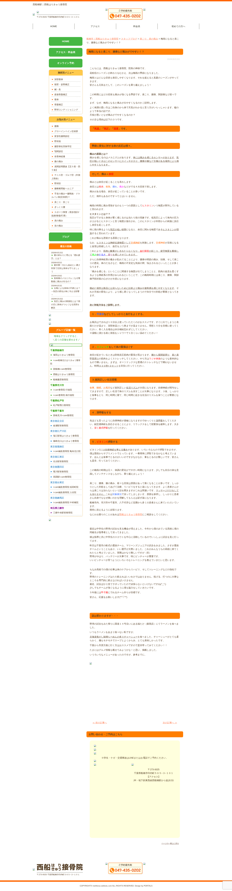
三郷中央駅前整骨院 (63, 513)
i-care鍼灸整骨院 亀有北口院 (67, 451)
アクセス (95, 26)
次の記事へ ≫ (170, 722)
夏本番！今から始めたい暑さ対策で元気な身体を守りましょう (65, 268)
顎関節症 (58, 151)
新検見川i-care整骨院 (63, 415)
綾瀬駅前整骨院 (60, 425)
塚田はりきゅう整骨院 (64, 355)
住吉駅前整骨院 (60, 461)
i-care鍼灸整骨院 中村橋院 (65, 502)
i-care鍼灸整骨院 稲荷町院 (65, 487)
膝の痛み (58, 161)
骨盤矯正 (58, 104)
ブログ (65, 236)
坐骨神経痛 (59, 156)
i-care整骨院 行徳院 (62, 390)
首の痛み (58, 226)
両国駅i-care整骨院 (62, 477)
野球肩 (57, 141)
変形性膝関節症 (61, 136)
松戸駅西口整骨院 (61, 405)
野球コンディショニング (66, 110)
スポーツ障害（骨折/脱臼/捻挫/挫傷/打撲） (65, 214)
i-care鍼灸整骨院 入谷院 (64, 492)
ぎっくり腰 (59, 207)
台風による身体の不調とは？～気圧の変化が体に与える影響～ (65, 291)
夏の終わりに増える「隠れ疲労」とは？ (65, 256)
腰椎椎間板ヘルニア (64, 188)
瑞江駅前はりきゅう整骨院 (66, 436)
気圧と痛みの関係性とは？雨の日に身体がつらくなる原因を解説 (65, 304)
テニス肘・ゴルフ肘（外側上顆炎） (65, 177)
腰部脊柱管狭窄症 (63, 146)
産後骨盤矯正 (60, 94)
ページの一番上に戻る (170, 843)
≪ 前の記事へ (100, 722)
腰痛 (56, 126)
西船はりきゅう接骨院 (130, 514)
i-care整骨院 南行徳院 (63, 395)
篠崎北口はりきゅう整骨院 (66, 441)
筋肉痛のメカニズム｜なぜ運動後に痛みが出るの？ (65, 280)
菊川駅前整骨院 (60, 471)
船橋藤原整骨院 (60, 379)
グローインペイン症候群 (66, 131)
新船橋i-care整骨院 (62, 369)
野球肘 (57, 183)
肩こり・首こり (61, 202)
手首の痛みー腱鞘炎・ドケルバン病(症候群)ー (65, 195)
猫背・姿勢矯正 (61, 84)
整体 (56, 99)
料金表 (136, 26)
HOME (53, 26)
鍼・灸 (57, 89)
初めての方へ (178, 26)
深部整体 (58, 79)
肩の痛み (58, 220)
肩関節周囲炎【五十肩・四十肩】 (65, 168)
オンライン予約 (65, 63)
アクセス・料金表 (65, 52)
